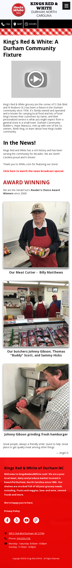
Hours (32, 24)
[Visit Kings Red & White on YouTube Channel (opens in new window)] (26, 520)
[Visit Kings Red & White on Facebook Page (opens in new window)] (7, 520)
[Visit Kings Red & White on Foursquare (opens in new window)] (36, 520)
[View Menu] (66, 6)
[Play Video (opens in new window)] (36, 79)
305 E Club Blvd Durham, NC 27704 (26, 533)
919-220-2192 (23, 538)
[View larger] (36, 234)
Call (7, 24)
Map (19, 24)
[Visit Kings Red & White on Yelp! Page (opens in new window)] (17, 520)
